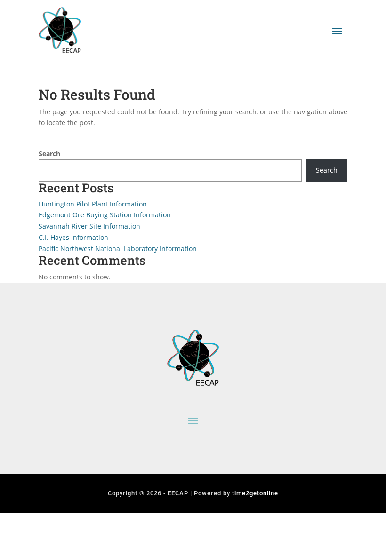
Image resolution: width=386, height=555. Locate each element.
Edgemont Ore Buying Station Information (105, 214)
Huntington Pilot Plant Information (93, 203)
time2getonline (255, 493)
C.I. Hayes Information (73, 237)
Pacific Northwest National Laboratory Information (118, 248)
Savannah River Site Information (89, 226)
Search (49, 153)
